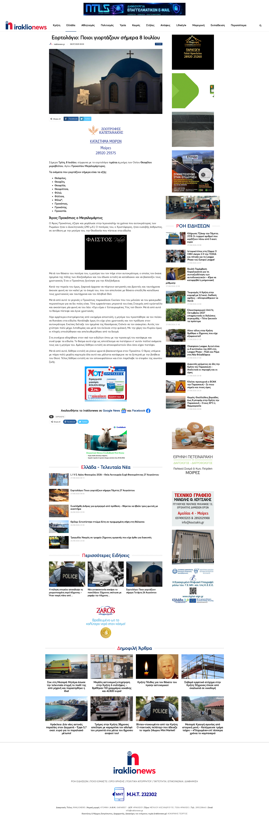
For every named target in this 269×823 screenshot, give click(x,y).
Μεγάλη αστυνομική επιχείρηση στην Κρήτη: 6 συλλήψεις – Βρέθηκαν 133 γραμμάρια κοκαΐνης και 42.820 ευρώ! (111, 686)
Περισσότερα (238, 25)
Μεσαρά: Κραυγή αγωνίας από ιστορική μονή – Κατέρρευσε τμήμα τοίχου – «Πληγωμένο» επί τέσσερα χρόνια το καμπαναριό (202, 729)
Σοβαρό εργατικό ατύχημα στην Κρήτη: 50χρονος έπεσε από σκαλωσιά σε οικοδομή (202, 685)
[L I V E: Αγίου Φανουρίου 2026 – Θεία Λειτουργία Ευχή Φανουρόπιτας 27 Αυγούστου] (59, 479)
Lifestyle (181, 25)
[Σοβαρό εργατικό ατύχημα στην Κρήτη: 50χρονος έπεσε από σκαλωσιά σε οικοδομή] (202, 666)
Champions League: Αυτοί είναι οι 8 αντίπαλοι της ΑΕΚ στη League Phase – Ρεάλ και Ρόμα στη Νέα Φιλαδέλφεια (203, 350)
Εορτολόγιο (60, 417)
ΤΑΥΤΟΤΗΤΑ (159, 781)
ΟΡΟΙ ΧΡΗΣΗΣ (116, 781)
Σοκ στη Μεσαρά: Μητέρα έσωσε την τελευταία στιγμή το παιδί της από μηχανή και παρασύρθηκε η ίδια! (66, 686)
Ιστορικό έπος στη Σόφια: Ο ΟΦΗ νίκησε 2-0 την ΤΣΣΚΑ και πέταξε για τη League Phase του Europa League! (202, 255)
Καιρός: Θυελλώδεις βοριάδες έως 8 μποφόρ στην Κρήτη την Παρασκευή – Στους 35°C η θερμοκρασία (203, 401)
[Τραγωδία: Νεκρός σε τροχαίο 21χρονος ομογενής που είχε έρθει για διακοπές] (59, 542)
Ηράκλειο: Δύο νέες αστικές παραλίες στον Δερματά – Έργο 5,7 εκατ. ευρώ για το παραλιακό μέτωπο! (66, 729)
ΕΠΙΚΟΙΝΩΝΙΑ (175, 781)
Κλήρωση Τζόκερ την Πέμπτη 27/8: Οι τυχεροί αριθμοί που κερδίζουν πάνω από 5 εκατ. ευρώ (202, 237)
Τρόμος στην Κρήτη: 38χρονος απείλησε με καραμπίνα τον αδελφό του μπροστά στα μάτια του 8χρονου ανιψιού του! (112, 729)
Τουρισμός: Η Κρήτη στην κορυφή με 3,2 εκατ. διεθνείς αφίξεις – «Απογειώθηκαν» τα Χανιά (202, 296)
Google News (112, 410)
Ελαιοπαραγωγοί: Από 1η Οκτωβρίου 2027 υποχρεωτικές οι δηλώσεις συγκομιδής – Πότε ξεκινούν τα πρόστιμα (202, 316)
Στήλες (150, 25)
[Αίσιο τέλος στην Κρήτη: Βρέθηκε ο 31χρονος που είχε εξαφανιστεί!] (175, 335)
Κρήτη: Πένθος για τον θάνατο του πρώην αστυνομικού (157, 684)
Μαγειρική (198, 25)
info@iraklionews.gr (134, 810)
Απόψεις (165, 25)
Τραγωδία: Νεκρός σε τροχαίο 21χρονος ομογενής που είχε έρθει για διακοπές (111, 537)
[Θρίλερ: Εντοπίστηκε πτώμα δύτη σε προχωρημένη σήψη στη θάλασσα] (59, 526)
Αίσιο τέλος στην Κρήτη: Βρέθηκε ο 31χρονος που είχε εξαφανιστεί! (202, 333)
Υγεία (123, 25)
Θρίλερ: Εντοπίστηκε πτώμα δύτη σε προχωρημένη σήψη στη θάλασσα (107, 521)
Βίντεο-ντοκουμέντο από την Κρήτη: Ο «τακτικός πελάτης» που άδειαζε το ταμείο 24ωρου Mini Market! (157, 727)
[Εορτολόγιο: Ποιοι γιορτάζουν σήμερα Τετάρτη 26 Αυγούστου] (144, 574)
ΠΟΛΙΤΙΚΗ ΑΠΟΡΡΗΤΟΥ (138, 781)
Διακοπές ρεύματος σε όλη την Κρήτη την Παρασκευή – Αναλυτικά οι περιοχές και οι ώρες (203, 368)
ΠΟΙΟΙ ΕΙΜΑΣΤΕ (98, 781)
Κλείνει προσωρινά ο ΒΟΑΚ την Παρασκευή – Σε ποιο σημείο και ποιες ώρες (201, 384)
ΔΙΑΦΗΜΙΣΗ (191, 781)
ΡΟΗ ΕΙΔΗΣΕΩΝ (79, 781)
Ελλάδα (70, 25)
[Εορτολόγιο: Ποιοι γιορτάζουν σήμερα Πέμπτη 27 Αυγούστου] (59, 495)
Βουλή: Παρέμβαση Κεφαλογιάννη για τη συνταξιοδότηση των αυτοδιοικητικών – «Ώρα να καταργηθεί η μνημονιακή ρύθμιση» (191, 275)
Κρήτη (56, 25)
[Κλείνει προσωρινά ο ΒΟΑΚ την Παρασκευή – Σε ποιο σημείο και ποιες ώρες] (175, 386)
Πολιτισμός (107, 25)
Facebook (139, 410)
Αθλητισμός (88, 25)
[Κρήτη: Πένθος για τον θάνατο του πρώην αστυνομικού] (157, 666)
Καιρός (136, 25)
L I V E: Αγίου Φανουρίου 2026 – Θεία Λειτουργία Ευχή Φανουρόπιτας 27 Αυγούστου (114, 474)
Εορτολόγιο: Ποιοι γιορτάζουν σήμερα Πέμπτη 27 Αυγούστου (102, 490)
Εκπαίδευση (218, 25)
